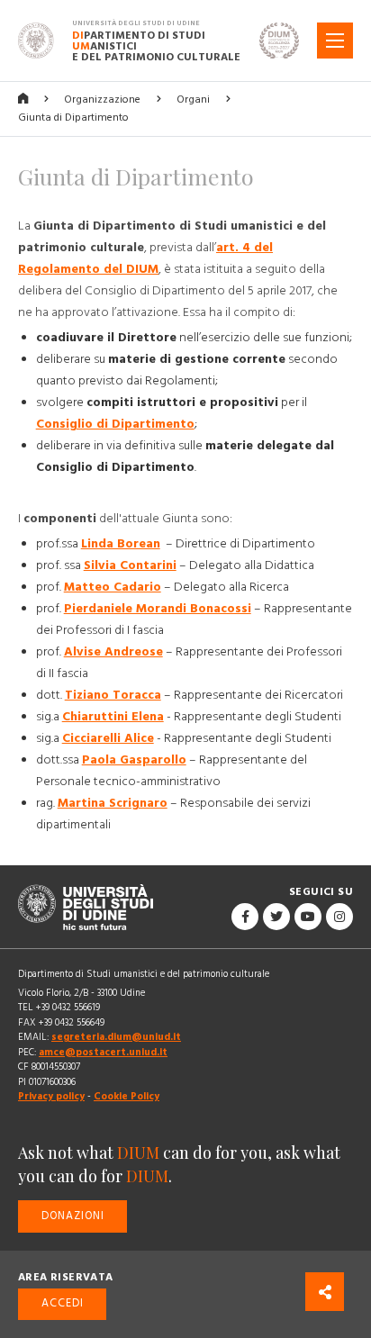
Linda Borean (120, 544)
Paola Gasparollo (134, 760)
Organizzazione (102, 99)
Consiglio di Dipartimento (115, 424)
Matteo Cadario (112, 587)
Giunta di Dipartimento (73, 117)
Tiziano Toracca (113, 695)
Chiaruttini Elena (113, 717)
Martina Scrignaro (112, 803)
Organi (193, 99)
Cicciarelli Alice (108, 738)
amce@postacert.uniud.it (103, 1052)
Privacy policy (51, 1096)
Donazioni (72, 1216)
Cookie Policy (126, 1096)
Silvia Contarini (130, 565)
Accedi (62, 1303)
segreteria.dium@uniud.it (116, 1037)
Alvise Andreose (113, 652)
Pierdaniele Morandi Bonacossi (157, 609)
